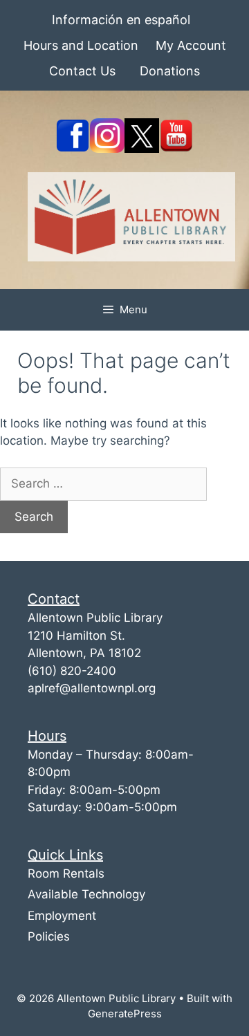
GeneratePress (125, 1013)
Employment (62, 916)
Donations (170, 71)
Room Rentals (66, 873)
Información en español (121, 19)
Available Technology (86, 894)
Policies (49, 936)
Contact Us (82, 71)
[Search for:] (103, 483)
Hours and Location (81, 45)
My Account (191, 45)
